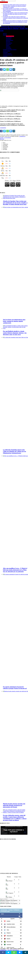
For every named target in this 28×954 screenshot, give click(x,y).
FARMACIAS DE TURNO (10, 49)
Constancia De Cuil (7, 55)
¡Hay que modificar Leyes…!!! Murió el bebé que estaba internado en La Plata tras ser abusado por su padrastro (15, 570)
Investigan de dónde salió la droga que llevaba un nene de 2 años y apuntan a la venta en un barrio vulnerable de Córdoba (14, 6)
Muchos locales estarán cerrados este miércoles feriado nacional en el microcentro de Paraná (14, 805)
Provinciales (9, 37)
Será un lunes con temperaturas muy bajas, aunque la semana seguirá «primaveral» (14, 321)
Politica (7, 45)
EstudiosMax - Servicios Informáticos (9, 950)
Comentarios (3, 127)
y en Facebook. (7, 137)
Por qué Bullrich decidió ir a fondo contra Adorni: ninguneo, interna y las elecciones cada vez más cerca (15, 332)
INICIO (5, 33)
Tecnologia (8, 48)
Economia (8, 44)
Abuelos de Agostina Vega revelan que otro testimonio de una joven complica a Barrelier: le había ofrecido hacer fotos (15, 202)
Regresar (2, 139)
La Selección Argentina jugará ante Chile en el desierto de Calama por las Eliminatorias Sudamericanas (14, 451)
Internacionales (9, 40)
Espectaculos (9, 43)
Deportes (8, 41)
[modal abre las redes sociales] (14, 69)
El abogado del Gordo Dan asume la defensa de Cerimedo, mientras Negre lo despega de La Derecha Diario (15, 18)
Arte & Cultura (6, 51)
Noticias (5, 35)
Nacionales (8, 39)
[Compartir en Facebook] (1, 69)
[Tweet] (4, 69)
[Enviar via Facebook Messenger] (10, 69)
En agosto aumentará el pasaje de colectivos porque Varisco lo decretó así (15, 687)
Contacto (5, 56)
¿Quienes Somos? (7, 53)
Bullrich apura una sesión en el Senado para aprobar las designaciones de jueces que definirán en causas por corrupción (15, 22)
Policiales (8, 47)
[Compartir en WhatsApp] (7, 69)
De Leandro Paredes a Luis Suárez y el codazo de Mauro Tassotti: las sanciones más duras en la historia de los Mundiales (15, 10)
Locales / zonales (10, 36)
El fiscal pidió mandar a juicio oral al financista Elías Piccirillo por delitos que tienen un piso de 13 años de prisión (15, 14)
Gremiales (5, 52)
